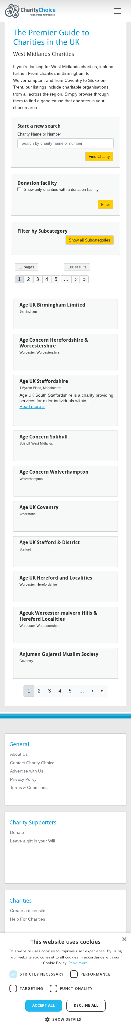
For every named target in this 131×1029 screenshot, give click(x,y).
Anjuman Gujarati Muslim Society (58, 654)
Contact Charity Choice (32, 762)
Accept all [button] (43, 1005)
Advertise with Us (26, 771)
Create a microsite (27, 910)
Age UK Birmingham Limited (52, 305)
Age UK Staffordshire (43, 381)
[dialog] (65, 981)
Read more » (32, 406)
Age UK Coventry (38, 507)
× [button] (124, 939)
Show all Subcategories (89, 240)
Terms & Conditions (29, 787)
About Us (19, 754)
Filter (105, 204)
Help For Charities (27, 919)
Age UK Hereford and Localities (55, 578)
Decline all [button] (86, 1005)
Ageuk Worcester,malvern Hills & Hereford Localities (58, 616)
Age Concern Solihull (43, 437)
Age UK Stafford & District (49, 542)
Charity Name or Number (39, 134)
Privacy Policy (23, 779)
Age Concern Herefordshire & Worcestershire (53, 343)
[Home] (32, 11)
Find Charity (99, 156)
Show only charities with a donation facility (61, 189)
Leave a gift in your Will (32, 840)
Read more (78, 962)
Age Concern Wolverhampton (53, 472)
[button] (65, 1019)
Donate (17, 832)
